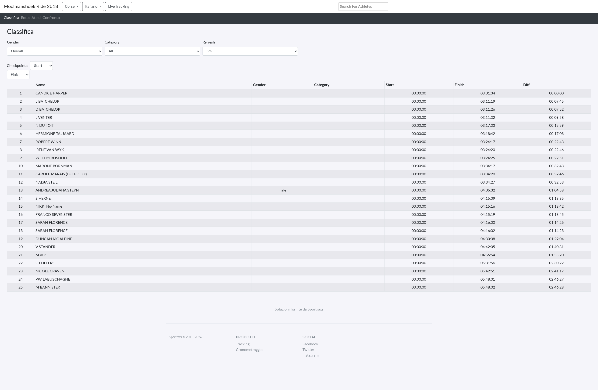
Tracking (242, 344)
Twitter (308, 350)
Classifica (11, 18)
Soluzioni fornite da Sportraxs (299, 309)
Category (112, 42)
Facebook (310, 344)
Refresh (209, 42)
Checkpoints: (17, 66)
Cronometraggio (249, 350)
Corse (70, 6)
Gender (13, 42)
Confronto (51, 18)
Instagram (311, 355)
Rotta (25, 18)
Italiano (91, 6)
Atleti (36, 18)
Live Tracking (118, 6)
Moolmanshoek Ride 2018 (31, 6)
